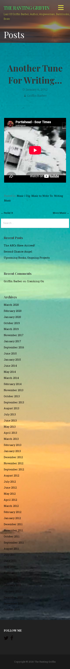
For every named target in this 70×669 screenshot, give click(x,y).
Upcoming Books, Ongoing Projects (27, 257)
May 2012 (10, 493)
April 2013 (10, 432)
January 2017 (12, 341)
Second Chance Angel (18, 251)
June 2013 (10, 420)
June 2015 (10, 353)
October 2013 (12, 396)
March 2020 (11, 304)
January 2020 (12, 317)
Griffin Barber (37, 95)
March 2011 (11, 579)
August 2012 (11, 475)
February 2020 (13, 311)
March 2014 (11, 378)
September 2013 (14, 402)
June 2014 (10, 365)
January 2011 (12, 591)
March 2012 (11, 506)
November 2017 (14, 335)
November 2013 (13, 390)
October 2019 (12, 323)
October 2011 (12, 536)
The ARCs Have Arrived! (19, 245)
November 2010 (13, 603)
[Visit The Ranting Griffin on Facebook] (11, 639)
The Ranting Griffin (26, 8)
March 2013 (11, 439)
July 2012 (10, 481)
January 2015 (12, 359)
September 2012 (14, 469)
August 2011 (11, 548)
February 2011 (12, 585)
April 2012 (10, 499)
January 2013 (12, 451)
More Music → (61, 212)
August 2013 (11, 408)
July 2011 (10, 554)
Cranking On (35, 281)
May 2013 (10, 426)
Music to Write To (42, 196)
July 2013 (10, 414)
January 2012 (12, 518)
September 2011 (14, 542)
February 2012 (12, 512)
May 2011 (9, 567)
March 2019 (11, 329)
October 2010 (12, 609)
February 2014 (13, 384)
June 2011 (10, 560)
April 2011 (10, 573)
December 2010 (13, 597)
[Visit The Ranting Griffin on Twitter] (6, 639)
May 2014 (10, 372)
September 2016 (14, 347)
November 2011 (13, 530)
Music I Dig (23, 196)
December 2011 (13, 524)
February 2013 (12, 445)
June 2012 (10, 487)
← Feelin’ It (7, 212)
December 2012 (13, 457)
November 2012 (13, 463)
